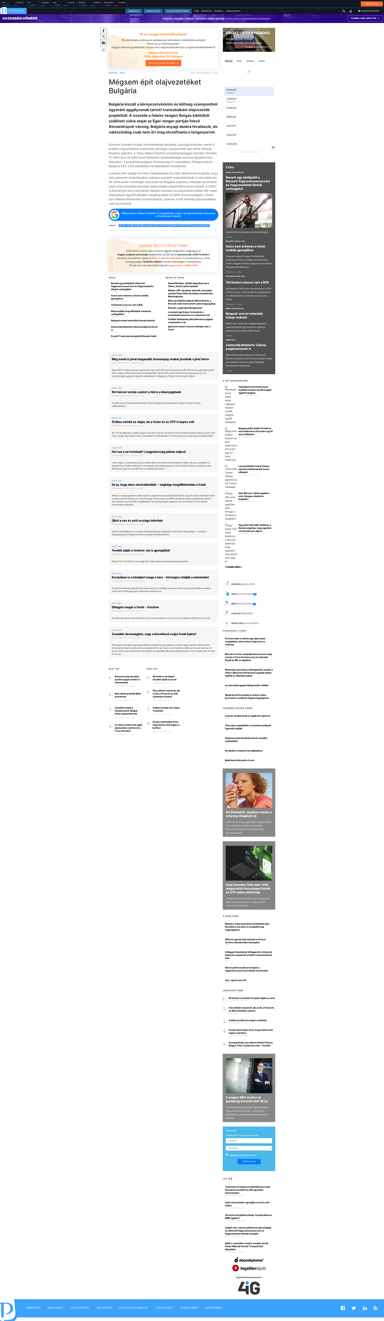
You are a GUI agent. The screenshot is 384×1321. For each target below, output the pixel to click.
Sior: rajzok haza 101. (236, 980)
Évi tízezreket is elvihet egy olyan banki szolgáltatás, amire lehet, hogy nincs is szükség (245, 641)
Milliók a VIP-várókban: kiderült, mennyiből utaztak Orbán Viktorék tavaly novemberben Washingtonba (190, 293)
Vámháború (134, 11)
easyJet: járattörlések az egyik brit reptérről (247, 716)
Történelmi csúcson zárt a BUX (127, 305)
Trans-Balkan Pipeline (198, 225)
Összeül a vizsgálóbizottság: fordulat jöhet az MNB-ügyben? (248, 1216)
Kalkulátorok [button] (233, 11)
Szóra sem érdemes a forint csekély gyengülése (129, 297)
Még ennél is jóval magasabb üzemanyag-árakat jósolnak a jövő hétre (160, 359)
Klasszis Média (213, 1308)
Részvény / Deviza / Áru (235, 241)
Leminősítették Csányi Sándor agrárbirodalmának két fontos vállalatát (254, 469)
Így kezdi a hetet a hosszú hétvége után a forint (189, 328)
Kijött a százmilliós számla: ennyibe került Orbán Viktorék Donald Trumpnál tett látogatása (246, 1246)
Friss (196, 11)
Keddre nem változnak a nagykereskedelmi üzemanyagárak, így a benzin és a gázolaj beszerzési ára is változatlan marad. (246, 327)
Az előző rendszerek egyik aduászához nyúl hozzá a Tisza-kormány (128, 728)
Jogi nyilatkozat (80, 1308)
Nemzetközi (231, 340)
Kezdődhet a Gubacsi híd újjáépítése (244, 751)
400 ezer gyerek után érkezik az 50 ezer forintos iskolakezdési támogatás (245, 941)
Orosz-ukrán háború (248, 33)
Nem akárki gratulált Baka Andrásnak (128, 695)
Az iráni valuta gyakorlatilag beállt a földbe (246, 685)
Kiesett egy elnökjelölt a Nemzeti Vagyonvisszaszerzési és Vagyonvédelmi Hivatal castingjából (132, 286)
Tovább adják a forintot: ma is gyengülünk (141, 550)
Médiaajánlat (55, 1308)
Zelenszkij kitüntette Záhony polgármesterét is (134, 328)
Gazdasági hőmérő (19, 18)
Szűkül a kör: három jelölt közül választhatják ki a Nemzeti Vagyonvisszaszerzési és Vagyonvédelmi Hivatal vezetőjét (248, 1231)
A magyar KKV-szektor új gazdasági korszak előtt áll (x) (247, 1099)
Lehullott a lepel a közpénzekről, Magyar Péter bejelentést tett (126, 711)
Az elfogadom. (243, 1155)
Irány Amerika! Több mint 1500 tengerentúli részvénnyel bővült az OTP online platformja (248, 888)
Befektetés (206, 11)
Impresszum (33, 1308)
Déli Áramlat (148, 225)
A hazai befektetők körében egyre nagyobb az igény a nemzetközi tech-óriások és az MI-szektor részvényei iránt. (248, 902)
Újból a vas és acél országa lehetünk (137, 520)
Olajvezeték (162, 225)
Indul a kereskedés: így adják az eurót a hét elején (247, 1204)
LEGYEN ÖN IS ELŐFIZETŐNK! (163, 245)
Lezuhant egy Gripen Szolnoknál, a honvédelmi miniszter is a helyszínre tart (189, 313)
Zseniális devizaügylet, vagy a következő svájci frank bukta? (154, 634)
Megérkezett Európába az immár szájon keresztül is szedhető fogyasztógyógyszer (247, 696)
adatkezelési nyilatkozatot (240, 1155)
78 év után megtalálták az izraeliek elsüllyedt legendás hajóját (248, 727)
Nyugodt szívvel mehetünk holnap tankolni (133, 320)
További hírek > (233, 567)
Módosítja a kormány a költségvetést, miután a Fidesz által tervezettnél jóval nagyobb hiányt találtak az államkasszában (249, 673)
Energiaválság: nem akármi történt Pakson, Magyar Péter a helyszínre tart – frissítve (251, 1044)
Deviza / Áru (117, 72)
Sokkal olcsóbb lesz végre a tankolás (166, 709)
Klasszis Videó (153, 11)
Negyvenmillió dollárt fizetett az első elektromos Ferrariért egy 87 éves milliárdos (255, 431)
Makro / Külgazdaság (235, 172)
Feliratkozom (249, 1161)
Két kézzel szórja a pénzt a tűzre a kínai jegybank (146, 392)
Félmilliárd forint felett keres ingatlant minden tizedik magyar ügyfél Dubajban (255, 390)
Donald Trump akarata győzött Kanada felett (133, 336)
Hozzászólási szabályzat (133, 1308)
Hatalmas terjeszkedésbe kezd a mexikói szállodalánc (246, 739)
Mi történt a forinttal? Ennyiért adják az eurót (164, 678)
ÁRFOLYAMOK (372, 4)
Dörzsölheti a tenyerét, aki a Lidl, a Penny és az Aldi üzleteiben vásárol (166, 693)
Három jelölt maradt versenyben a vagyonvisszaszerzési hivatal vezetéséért (246, 969)
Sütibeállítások (189, 1308)
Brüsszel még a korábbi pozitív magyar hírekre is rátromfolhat (127, 679)
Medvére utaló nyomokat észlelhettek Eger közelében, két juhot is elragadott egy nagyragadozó (247, 927)
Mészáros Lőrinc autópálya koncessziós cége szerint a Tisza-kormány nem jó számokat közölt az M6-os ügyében (248, 657)
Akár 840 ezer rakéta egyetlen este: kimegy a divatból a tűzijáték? (253, 496)
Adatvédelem (104, 1308)
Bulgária (136, 225)
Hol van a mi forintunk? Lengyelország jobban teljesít (149, 452)
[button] (350, 11)
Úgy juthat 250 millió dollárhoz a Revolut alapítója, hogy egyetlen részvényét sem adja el (254, 528)
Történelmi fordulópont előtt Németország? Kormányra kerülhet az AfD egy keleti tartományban (247, 1190)
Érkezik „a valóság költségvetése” (185, 308)
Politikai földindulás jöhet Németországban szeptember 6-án (190, 321)
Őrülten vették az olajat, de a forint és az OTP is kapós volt (153, 422)
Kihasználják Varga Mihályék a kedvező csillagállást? (131, 312)
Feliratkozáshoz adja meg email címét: (242, 1135)
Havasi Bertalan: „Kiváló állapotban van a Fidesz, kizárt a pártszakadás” (188, 285)
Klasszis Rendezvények (178, 11)
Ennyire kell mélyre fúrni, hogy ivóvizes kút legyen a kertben (166, 725)
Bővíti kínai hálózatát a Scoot (239, 760)
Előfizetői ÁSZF (164, 1308)
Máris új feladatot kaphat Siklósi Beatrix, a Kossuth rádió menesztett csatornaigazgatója (191, 302)
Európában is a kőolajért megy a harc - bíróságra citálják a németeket (160, 577)
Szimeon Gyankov (178, 225)
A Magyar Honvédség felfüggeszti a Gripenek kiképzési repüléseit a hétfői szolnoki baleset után (248, 955)
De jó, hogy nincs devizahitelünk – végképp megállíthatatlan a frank (159, 484)
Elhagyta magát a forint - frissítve (135, 607)
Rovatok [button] (218, 11)
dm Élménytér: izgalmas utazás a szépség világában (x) (249, 814)
